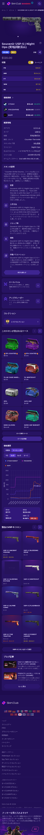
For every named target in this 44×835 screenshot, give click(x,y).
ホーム (4, 10)
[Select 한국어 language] (24, 714)
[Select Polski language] (26, 711)
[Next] (40, 331)
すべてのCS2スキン (9, 783)
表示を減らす (22, 272)
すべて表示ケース (22, 433)
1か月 (12, 455)
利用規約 (5, 735)
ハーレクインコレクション (11, 774)
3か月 (19, 455)
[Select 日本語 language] (20, 714)
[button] (12, 545)
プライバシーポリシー (10, 732)
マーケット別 (17, 450)
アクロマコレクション (10, 770)
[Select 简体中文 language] (12, 714)
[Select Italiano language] (22, 711)
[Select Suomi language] (32, 714)
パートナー (6, 742)
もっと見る (22, 686)
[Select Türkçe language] (34, 711)
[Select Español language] (10, 711)
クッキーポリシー (8, 739)
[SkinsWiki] (20, 3)
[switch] (31, 62)
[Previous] (34, 331)
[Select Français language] (18, 711)
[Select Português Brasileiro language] (30, 711)
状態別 (8, 450)
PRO (4, 728)
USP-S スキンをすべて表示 (22, 649)
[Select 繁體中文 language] (16, 714)
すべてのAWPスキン (9, 794)
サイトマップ (6, 746)
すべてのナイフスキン (10, 798)
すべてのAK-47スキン (10, 787)
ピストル (11, 10)
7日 (7, 455)
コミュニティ (6, 724)
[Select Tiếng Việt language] (38, 711)
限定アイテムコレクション (11, 767)
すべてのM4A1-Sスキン (10, 791)
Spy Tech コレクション (10, 759)
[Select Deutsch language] (14, 711)
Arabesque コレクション (11, 756)
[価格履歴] (13, 97)
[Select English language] (6, 711)
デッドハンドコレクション (11, 763)
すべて (26, 455)
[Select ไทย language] (28, 714)
